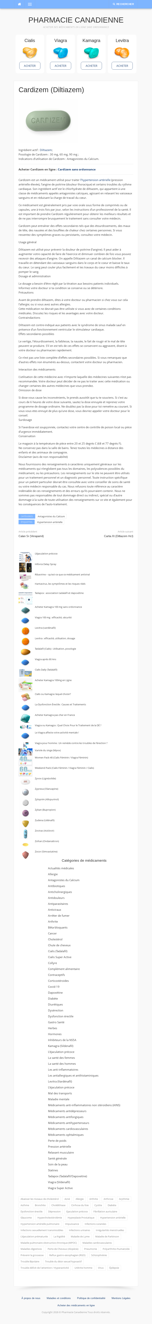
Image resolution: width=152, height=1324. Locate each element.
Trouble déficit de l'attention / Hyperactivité (45, 1267)
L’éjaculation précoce (46, 553)
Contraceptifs (56, 975)
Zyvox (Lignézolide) (45, 778)
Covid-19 (54, 986)
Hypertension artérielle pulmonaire (40, 1224)
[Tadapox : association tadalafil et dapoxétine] (25, 598)
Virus (101, 1267)
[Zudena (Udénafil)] (25, 823)
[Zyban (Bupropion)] (25, 813)
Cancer (52, 933)
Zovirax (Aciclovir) (44, 830)
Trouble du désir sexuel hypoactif (63, 1261)
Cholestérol (55, 939)
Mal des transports (60, 1093)
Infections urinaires (79, 1230)
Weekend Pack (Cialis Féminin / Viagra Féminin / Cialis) (64, 768)
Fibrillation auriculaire (105, 1211)
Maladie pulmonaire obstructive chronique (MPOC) (49, 1242)
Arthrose (108, 1199)
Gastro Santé (56, 1022)
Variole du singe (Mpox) (48, 750)
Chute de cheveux (59, 945)
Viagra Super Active (60, 1188)
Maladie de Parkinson (107, 1236)
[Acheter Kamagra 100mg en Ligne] (25, 685)
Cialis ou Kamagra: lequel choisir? (53, 694)
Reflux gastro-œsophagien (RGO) (67, 1255)
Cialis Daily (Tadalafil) (46, 669)
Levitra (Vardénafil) (60, 1081)
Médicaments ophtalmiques (66, 1135)
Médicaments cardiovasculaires (68, 1129)
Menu (28, 4)
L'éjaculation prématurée (34, 1236)
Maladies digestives (31, 1249)
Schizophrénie (99, 1255)
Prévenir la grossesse (32, 1255)
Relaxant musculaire (61, 1152)
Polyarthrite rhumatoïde (116, 1249)
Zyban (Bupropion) (45, 809)
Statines (53, 1170)
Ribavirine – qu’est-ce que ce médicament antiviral (62, 574)
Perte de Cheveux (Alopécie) (63, 1249)
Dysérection (55, 1010)
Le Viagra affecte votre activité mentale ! (57, 732)
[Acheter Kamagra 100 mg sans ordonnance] (25, 610)
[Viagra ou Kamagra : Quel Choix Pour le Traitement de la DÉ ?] (25, 727)
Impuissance (72, 1224)
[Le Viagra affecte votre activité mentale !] (25, 736)
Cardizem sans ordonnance (77, 169)
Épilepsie (114, 1267)
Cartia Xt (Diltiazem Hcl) (118, 536)
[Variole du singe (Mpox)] (25, 752)
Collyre (52, 963)
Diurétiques (55, 1004)
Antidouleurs (56, 898)
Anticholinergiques (60, 892)
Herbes (52, 1028)
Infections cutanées (95, 1224)
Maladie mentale (58, 1099)
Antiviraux (54, 909)
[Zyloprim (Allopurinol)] (25, 802)
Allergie (53, 874)
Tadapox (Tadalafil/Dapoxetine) (67, 1176)
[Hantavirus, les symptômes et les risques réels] (25, 586)
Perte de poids (57, 1140)
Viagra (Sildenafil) (59, 1182)
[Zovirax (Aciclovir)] (25, 834)
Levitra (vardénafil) (45, 627)
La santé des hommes (62, 1063)
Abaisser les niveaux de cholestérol (40, 1199)
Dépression (54, 1211)
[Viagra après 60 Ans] (25, 662)
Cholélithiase (58, 1205)
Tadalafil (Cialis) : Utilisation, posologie (55, 648)
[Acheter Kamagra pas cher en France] (25, 718)
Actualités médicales (61, 868)
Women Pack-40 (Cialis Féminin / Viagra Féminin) (61, 757)
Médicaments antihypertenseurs (68, 1123)
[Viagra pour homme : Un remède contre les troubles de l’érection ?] (25, 744)
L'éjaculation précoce (61, 1052)
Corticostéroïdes (58, 981)
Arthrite (53, 921)
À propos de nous (31, 1298)
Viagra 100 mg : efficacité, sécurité (53, 617)
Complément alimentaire (64, 969)
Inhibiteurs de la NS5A (62, 1040)
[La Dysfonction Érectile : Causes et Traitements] (25, 708)
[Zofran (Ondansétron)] (25, 844)
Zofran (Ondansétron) (47, 841)
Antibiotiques (56, 886)
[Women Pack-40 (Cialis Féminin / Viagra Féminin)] (25, 761)
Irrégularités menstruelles (110, 1230)
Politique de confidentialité (91, 1298)
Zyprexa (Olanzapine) (46, 788)
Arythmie (124, 1199)
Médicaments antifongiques (65, 1117)
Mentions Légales (121, 1298)
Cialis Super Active (59, 957)
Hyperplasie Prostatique (81, 1217)
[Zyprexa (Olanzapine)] (25, 792)
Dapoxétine (55, 992)
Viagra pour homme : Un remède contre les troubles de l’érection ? (71, 743)
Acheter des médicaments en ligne (76, 1305)
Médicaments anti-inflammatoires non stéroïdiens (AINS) (84, 1105)
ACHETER (30, 66)
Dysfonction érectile (60, 1016)
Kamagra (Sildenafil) (60, 1046)
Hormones (55, 1034)
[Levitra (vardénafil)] (25, 631)
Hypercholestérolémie (49, 1217)
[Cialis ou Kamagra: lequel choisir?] (25, 697)
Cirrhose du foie (80, 1205)
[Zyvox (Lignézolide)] (25, 782)
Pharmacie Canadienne (76, 20)
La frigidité (59, 1236)
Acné (67, 1199)
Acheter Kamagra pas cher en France (55, 715)
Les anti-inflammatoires (63, 1069)
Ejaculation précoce (77, 1211)
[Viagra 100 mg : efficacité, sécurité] (25, 621)
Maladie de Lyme (80, 1236)
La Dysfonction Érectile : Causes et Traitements (60, 704)
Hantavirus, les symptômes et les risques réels (60, 583)
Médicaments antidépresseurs (67, 1111)
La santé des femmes (61, 1058)
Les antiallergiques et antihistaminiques (73, 1075)
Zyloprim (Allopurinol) (47, 799)
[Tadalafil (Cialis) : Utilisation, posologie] (25, 652)
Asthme (25, 1205)
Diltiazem (46, 150)
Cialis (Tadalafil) (57, 951)
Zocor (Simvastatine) (46, 851)
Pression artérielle (59, 1146)
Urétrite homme (83, 1267)
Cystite (98, 1205)
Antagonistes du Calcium (51, 516)
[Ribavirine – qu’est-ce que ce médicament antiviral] (25, 577)
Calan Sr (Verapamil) (31, 536)
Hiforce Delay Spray (45, 564)
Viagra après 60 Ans (45, 659)
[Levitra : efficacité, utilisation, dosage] (25, 641)
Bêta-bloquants (57, 927)
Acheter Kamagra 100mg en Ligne (53, 680)
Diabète (53, 998)
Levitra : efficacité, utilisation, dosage (55, 638)
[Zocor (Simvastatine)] (25, 855)
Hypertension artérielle (49, 522)
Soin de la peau (57, 1164)
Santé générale (57, 1158)
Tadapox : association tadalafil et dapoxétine (59, 593)
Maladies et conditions (59, 1298)
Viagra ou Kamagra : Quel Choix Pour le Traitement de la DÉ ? (68, 725)
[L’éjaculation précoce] (25, 557)
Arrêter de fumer (59, 915)
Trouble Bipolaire (30, 1261)
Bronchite (40, 1205)
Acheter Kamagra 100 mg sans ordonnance (58, 607)
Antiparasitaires (58, 904)
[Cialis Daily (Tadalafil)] (25, 673)
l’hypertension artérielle (95, 180)
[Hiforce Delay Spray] (25, 567)
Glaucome (26, 1217)
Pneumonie (90, 1249)
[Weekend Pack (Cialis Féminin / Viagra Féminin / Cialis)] (25, 771)
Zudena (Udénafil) (44, 820)
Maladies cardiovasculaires (97, 1242)
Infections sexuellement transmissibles (42, 1230)
